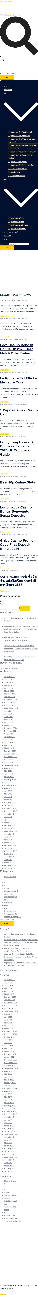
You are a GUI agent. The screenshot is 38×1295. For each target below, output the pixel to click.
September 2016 (10, 831)
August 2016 (9, 834)
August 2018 (9, 788)
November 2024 (10, 731)
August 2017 (9, 814)
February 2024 (10, 751)
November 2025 (10, 702)
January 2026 (9, 697)
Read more (4, 316)
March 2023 (9, 777)
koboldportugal (10, 897)
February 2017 (10, 825)
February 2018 (10, 802)
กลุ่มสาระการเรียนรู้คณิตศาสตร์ (20, 132)
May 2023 (8, 771)
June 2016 (8, 837)
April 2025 (8, 722)
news (6, 900)
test (5, 908)
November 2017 (10, 811)
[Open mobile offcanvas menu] (3, 60)
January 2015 (9, 868)
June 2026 (8, 682)
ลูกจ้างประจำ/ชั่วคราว (16, 176)
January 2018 (9, 805)
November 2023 (10, 760)
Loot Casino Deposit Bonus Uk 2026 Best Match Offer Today (16, 349)
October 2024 (10, 734)
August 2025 (9, 711)
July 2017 (8, 817)
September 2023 (11, 765)
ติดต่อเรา (7, 236)
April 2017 (8, 820)
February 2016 (10, 845)
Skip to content (6, 1)
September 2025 (11, 708)
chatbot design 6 (11, 891)
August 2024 (9, 737)
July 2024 (8, 740)
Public (6, 905)
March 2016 (9, 842)
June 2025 (8, 717)
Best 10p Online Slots (17, 482)
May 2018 (8, 794)
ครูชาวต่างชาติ (14, 172)
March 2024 (9, 748)
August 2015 (9, 857)
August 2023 (9, 768)
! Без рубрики (10, 877)
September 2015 (10, 854)
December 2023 (10, 757)
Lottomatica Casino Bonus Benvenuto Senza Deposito (16, 511)
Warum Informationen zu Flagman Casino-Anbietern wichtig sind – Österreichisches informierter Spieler (21, 629)
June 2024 (8, 742)
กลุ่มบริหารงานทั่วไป (16, 218)
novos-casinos (10, 902)
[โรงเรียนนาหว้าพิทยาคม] (10, 15)
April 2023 (8, 774)
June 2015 (8, 860)
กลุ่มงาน (7, 179)
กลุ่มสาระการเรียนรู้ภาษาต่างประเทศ (22, 152)
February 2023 (10, 780)
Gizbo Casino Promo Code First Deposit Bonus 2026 (16, 545)
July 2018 (8, 791)
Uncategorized (22, 300)
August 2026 (9, 677)
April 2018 (8, 797)
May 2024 (8, 745)
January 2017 (9, 828)
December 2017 (10, 808)
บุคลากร (7, 93)
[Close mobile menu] (1, 81)
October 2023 (10, 762)
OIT (5, 239)
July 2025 (8, 714)
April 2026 (8, 688)
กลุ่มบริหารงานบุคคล (16, 222)
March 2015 (9, 862)
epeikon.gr (8, 894)
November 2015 (10, 851)
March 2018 (9, 800)
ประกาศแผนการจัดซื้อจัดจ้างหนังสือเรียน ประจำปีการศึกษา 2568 (18, 581)
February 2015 (10, 865)
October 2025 (10, 705)
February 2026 (10, 694)
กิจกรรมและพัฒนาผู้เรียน (17, 169)
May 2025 (8, 720)
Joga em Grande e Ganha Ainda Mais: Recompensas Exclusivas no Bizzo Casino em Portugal (21, 649)
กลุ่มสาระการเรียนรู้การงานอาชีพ (20, 165)
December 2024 (10, 728)
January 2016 (9, 848)
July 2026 (8, 679)
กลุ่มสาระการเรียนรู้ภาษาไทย (19, 136)
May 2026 (8, 685)
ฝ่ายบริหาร (8, 90)
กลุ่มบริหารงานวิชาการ (17, 229)
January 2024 (9, 754)
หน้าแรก (7, 86)
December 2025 (10, 700)
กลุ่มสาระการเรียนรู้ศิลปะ (17, 162)
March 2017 (9, 822)
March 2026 (9, 691)
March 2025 (9, 725)
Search (2, 604)
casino (6, 888)
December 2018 (10, 785)
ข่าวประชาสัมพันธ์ (11, 232)
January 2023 (9, 782)
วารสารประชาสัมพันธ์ (12, 917)
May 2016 (8, 840)
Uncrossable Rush (11, 914)
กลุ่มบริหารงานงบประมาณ (18, 225)
